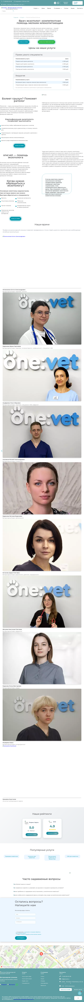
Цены (43, 8)
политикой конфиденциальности (24, 999)
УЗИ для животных (72, 856)
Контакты (80, 8)
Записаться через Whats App (46, 41)
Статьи (66, 8)
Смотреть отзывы (31, 834)
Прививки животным (11, 856)
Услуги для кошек (27, 978)
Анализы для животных (32, 857)
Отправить (21, 938)
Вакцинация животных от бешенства (52, 858)
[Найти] (13, 11)
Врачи (49, 8)
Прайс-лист (25, 981)
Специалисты (25, 983)
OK (78, 998)
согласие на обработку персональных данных (30, 934)
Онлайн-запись (76, 3)
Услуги (35, 8)
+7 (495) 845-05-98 (7, 1)
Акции (72, 8)
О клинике (57, 8)
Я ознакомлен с (28, 932)
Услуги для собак (26, 976)
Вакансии (43, 985)
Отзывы (43, 981)
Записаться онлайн (65, 989)
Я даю (29, 934)
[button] (80, 993)
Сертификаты (44, 983)
